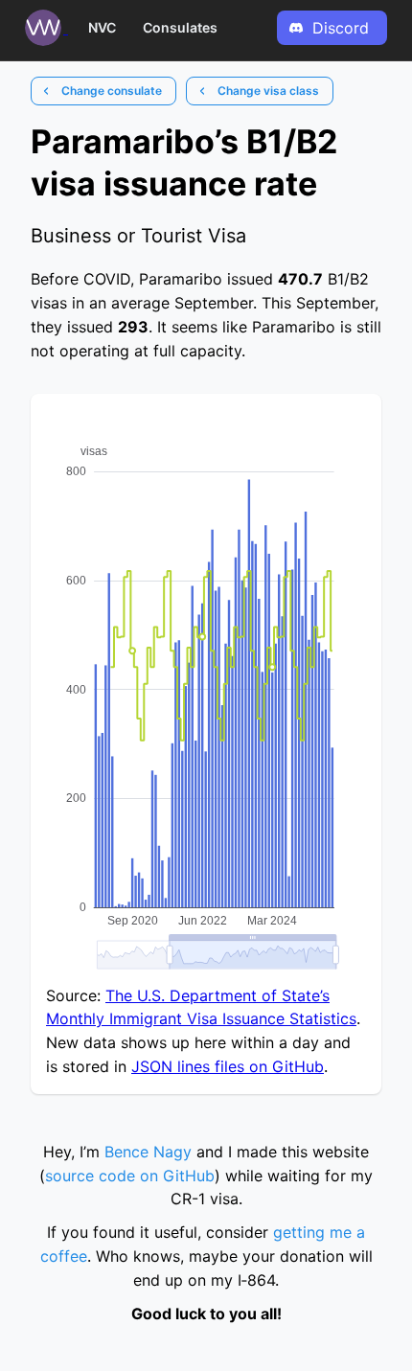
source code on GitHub (130, 1175)
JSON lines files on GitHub (227, 1066)
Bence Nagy (148, 1151)
